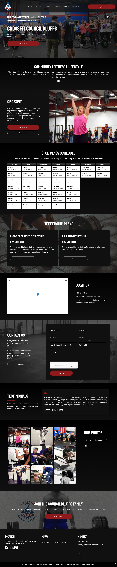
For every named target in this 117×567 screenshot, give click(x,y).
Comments (54, 352)
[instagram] (108, 17)
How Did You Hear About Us (61, 345)
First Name (55, 330)
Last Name (84, 330)
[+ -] (37, 296)
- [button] (9, 283)
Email (53, 337)
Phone (81, 337)
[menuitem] (30, 6)
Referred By (83, 345)
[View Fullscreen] (9, 286)
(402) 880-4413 (81, 293)
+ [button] (9, 280)
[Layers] (66, 280)
